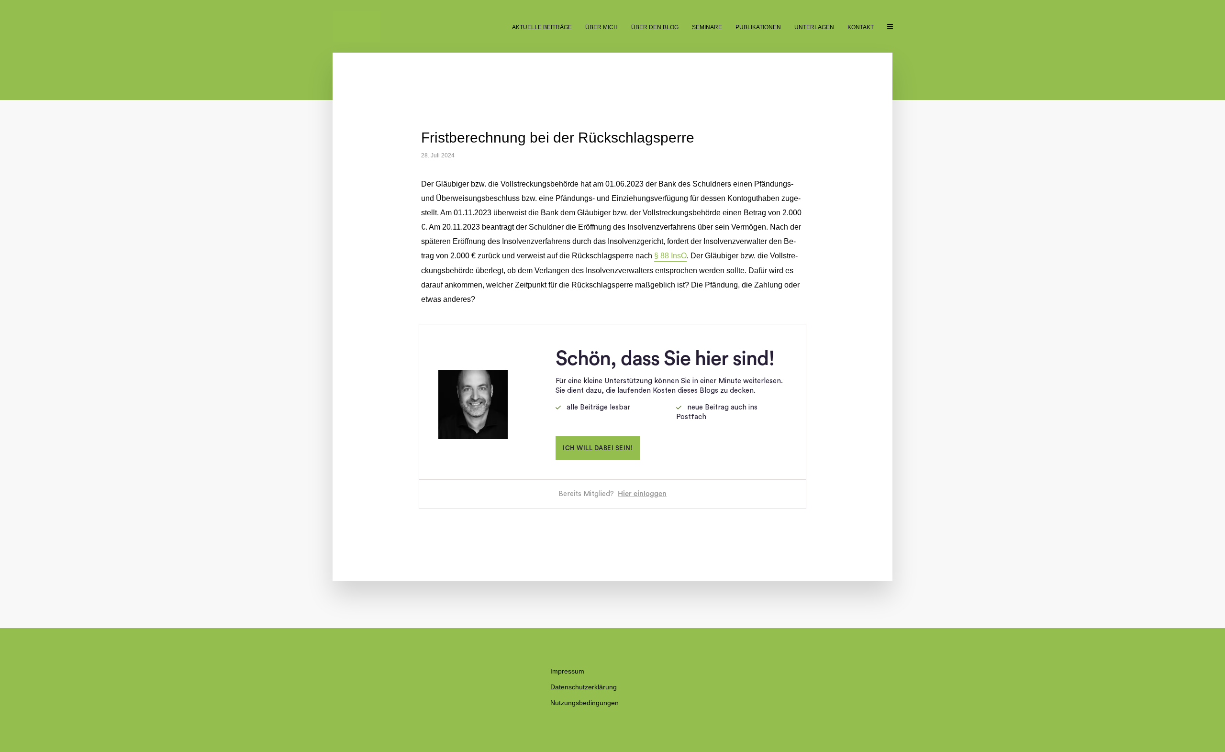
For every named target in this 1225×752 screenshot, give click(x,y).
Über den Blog (655, 27)
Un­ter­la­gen (814, 27)
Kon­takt (860, 27)
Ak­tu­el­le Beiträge (542, 27)
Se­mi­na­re (707, 27)
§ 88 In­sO (670, 256)
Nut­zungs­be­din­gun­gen (584, 703)
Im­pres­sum (567, 671)
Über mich (601, 27)
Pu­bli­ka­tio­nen (758, 27)
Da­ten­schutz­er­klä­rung (583, 687)
